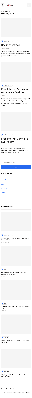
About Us (13, 389)
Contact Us (4, 389)
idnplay (3, 192)
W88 (2, 184)
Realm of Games (10, 44)
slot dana (4, 188)
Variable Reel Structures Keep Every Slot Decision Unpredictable (13, 273)
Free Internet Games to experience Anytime (14, 91)
